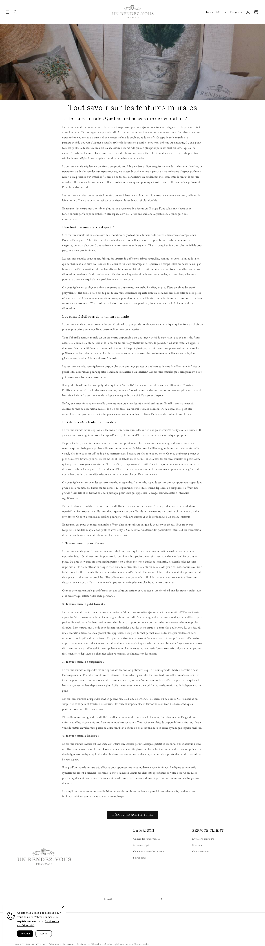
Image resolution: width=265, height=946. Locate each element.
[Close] (63, 907)
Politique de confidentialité (89, 944)
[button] (8, 12)
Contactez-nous (200, 851)
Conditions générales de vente (148, 851)
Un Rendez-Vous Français (146, 838)
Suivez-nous (139, 857)
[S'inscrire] (161, 899)
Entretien (197, 845)
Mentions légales (142, 845)
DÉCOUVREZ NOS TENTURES (132, 814)
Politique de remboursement (61, 944)
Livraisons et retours (203, 838)
